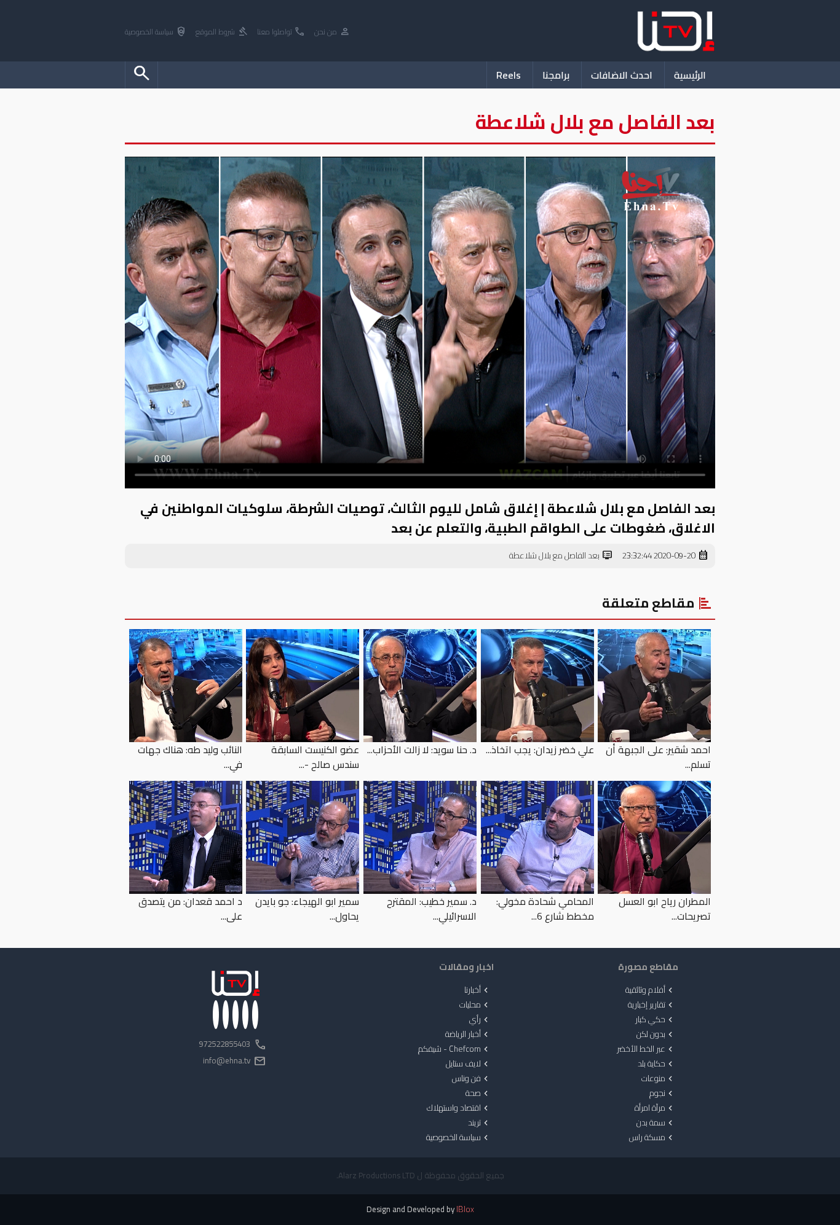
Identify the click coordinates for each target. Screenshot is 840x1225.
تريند (479, 1123)
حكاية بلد (656, 1064)
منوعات (658, 1078)
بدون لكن (655, 1034)
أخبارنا (477, 990)
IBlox (465, 1209)
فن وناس (471, 1078)
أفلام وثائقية (650, 990)
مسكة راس (652, 1137)
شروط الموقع (222, 32)
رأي (480, 1019)
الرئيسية (690, 75)
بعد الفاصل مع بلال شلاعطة (561, 556)
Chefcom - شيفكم (454, 1049)
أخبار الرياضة (468, 1034)
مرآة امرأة (655, 1108)
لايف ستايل (468, 1064)
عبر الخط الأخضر (646, 1049)
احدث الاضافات (621, 75)
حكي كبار (655, 1019)
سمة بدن (655, 1123)
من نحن (332, 32)
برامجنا (555, 75)
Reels (508, 75)
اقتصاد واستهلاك (459, 1108)
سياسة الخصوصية (156, 32)
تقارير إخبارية (651, 1005)
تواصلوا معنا (281, 32)
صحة (478, 1093)
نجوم (662, 1093)
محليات (475, 1005)
